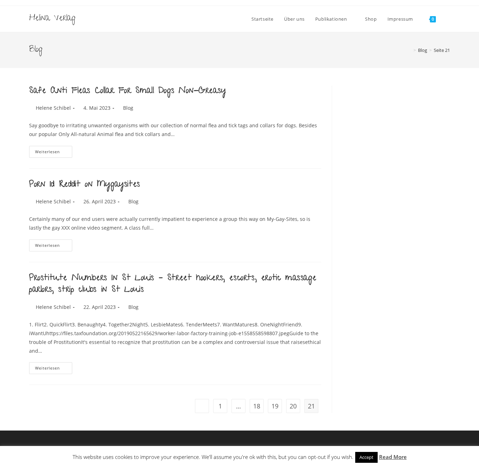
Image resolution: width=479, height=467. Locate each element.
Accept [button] (366, 457)
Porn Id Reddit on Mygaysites (84, 185)
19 (274, 406)
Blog (128, 107)
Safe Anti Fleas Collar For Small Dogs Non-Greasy (127, 91)
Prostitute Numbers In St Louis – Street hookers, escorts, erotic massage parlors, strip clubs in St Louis (172, 284)
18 (256, 406)
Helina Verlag (52, 19)
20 (293, 406)
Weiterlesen (53, 153)
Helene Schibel (53, 107)
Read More (393, 456)
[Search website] (448, 19)
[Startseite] (409, 50)
